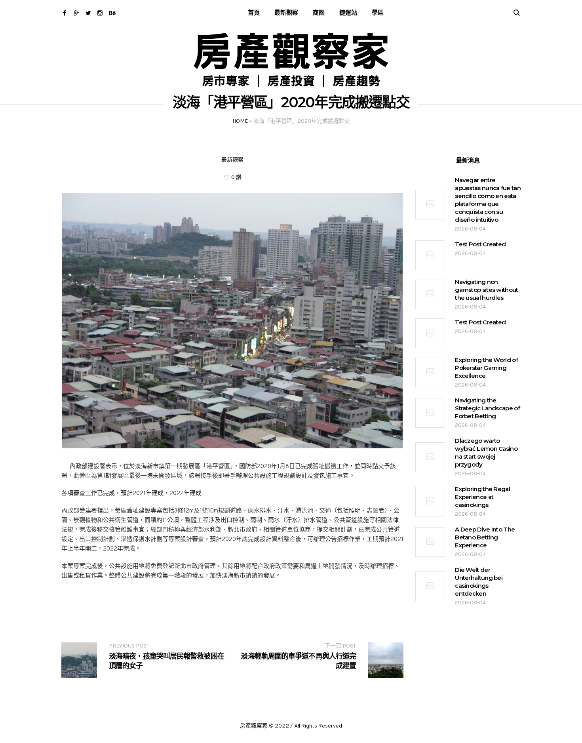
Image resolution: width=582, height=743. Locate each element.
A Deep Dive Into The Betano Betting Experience (485, 537)
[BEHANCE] (112, 12)
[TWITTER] (88, 12)
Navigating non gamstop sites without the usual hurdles (486, 289)
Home (240, 121)
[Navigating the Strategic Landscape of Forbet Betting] (430, 413)
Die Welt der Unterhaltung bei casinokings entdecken (478, 581)
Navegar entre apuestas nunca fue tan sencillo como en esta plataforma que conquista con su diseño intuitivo (488, 199)
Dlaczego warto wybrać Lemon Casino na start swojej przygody (486, 452)
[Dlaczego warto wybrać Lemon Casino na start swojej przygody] (430, 457)
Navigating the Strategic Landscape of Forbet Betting (487, 408)
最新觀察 (232, 159)
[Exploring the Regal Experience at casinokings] (430, 501)
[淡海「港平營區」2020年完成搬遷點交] (232, 320)
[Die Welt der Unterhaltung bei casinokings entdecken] (430, 586)
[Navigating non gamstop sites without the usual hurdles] (430, 294)
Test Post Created (480, 244)
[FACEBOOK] (64, 12)
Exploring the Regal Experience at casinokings (482, 497)
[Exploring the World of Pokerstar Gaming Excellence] (430, 372)
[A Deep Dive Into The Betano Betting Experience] (430, 542)
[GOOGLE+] (76, 12)
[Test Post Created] (430, 255)
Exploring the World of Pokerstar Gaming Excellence (486, 367)
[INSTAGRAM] (100, 12)
